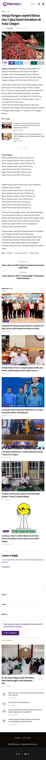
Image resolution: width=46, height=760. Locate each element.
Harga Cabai (34, 253)
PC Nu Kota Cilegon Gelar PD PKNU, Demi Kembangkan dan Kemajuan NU (18, 680)
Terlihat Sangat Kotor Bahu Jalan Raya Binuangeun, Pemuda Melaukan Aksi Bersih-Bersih (24, 720)
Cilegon (9, 253)
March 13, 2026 (7, 415)
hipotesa (34, 744)
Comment (6, 567)
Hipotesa (17, 744)
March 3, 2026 (7, 457)
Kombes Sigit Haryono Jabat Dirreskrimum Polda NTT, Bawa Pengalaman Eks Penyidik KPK (25, 711)
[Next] (25, 147)
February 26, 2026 (8, 499)
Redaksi (10, 28)
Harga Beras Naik (21, 253)
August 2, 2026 (18, 130)
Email (4, 604)
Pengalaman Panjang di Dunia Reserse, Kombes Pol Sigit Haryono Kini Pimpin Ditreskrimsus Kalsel (27, 125)
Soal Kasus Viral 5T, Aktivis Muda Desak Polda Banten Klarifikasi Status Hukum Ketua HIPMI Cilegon (20, 538)
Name (4, 594)
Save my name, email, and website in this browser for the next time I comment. (23, 625)
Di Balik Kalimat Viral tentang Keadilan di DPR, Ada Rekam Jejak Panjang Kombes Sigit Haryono (28, 136)
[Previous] (21, 147)
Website (5, 614)
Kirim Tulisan (26, 738)
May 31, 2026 (18, 141)
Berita (9, 11)
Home (3, 11)
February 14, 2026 (8, 544)
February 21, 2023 (22, 28)
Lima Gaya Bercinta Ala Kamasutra (19, 702)
